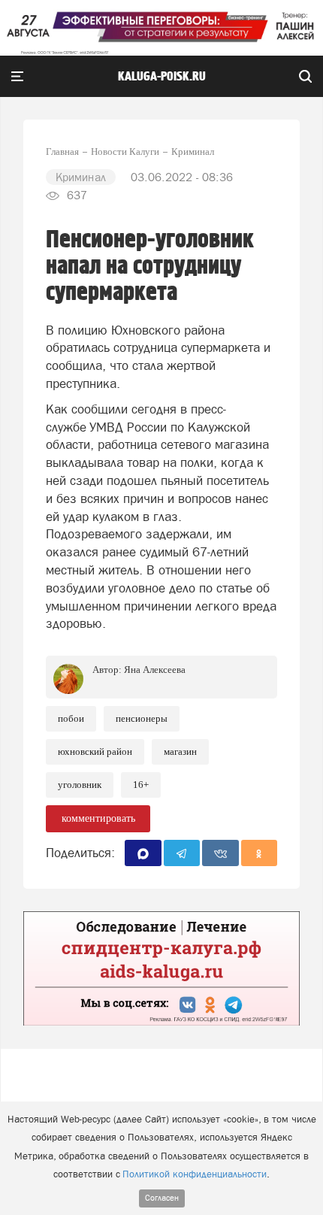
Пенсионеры (142, 718)
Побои (71, 718)
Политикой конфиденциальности (194, 1174)
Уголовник (79, 784)
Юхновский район (95, 751)
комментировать (98, 818)
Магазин (180, 751)
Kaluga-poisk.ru (162, 76)
